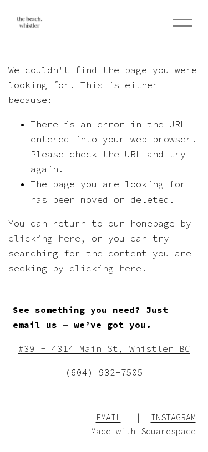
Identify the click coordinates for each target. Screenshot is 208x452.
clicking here (44, 238)
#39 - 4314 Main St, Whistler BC (104, 348)
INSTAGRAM (173, 417)
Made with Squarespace (143, 431)
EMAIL (108, 417)
